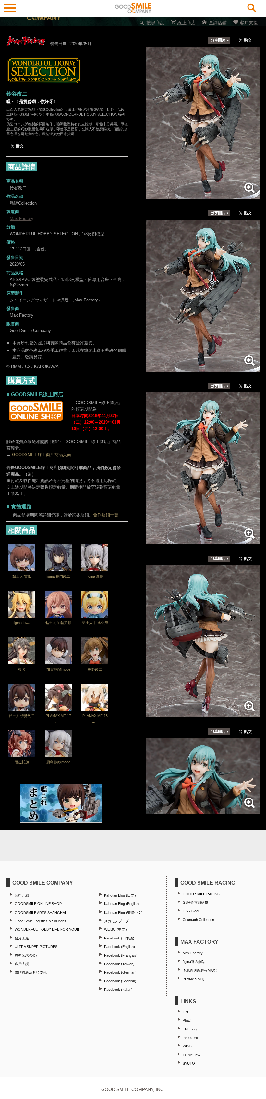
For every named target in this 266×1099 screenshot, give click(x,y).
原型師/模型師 (26, 955)
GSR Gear (191, 911)
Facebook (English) (119, 947)
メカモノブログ (116, 921)
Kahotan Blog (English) (122, 904)
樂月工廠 (22, 938)
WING (187, 1046)
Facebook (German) (120, 972)
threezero (190, 1038)
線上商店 (186, 22)
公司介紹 (22, 895)
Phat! (187, 1020)
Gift (185, 1012)
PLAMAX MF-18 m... (95, 719)
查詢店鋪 (218, 22)
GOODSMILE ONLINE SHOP (38, 904)
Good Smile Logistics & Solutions (40, 921)
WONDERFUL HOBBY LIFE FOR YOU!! (47, 929)
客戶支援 (249, 22)
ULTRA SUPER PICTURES (36, 947)
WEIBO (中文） (116, 929)
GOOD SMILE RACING (201, 894)
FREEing (190, 1029)
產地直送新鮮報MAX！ (201, 970)
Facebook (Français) (121, 955)
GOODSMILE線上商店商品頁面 (41, 454)
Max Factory (21, 218)
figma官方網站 (194, 962)
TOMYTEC (191, 1055)
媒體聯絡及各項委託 (31, 972)
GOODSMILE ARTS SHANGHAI (40, 912)
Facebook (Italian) (118, 989)
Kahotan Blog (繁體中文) (123, 912)
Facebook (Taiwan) (119, 964)
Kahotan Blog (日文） (121, 895)
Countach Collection (198, 920)
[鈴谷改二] (203, 195)
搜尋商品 (155, 22)
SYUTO (189, 1063)
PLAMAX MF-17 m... (58, 719)
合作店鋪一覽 (105, 514)
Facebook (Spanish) (120, 981)
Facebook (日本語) (119, 938)
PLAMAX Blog (193, 979)
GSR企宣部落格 (195, 902)
